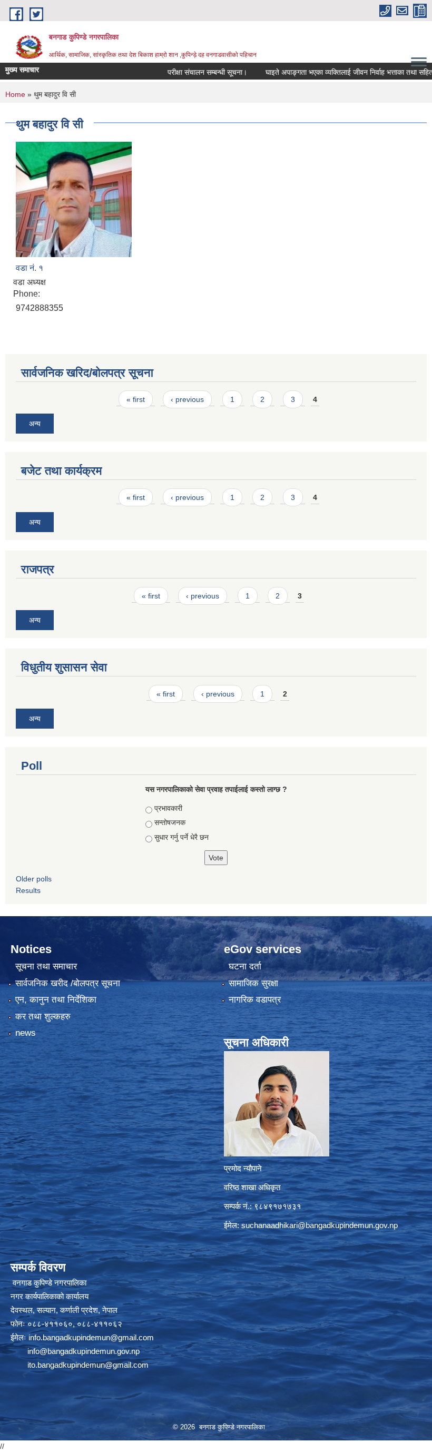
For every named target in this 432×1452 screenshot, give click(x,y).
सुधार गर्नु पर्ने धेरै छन (181, 837)
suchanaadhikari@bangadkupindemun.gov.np (319, 1225)
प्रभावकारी (168, 808)
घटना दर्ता (245, 967)
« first (135, 399)
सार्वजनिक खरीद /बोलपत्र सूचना (67, 983)
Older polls (34, 879)
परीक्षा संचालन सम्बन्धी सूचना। (184, 72)
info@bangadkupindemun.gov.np (83, 1351)
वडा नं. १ (29, 267)
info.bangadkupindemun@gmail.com (91, 1337)
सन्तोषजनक (169, 822)
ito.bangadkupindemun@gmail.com (88, 1364)
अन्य (35, 423)
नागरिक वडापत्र (255, 1000)
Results (28, 890)
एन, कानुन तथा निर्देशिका (55, 1000)
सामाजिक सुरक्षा (253, 983)
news (25, 1033)
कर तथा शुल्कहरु (43, 1017)
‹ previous (187, 399)
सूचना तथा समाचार (46, 967)
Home (15, 94)
